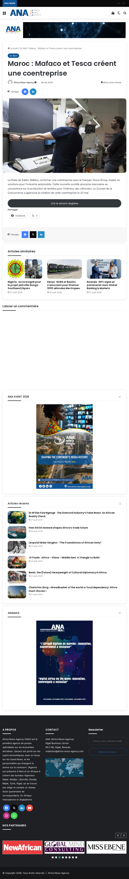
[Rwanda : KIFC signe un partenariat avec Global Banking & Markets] (104, 269)
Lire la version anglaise (64, 203)
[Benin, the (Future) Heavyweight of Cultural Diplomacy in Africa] (17, 577)
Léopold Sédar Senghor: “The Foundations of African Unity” (65, 542)
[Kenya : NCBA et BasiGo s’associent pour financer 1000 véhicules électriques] (64, 269)
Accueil (14, 48)
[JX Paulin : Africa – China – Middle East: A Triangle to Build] (17, 562)
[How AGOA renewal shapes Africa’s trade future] (17, 532)
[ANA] (25, 12)
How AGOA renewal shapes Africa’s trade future (58, 527)
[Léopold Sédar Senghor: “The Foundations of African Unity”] (17, 547)
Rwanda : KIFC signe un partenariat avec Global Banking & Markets (102, 285)
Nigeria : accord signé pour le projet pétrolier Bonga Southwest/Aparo (24, 285)
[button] (123, 835)
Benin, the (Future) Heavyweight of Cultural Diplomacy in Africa (68, 572)
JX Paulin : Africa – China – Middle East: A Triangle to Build (64, 557)
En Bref (24, 48)
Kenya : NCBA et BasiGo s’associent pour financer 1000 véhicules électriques (59, 3)
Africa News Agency (24, 82)
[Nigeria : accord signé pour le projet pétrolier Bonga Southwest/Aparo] (25, 269)
